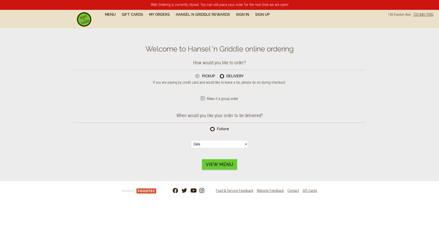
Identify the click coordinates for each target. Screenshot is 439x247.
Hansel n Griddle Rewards (203, 14)
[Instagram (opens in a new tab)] (199, 191)
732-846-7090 (423, 14)
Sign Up (262, 14)
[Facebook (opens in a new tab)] (172, 191)
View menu (219, 164)
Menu (110, 14)
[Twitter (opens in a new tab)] (181, 191)
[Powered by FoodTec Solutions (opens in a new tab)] (139, 190)
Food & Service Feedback (234, 190)
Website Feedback (270, 190)
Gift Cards (132, 14)
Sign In (242, 14)
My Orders (159, 14)
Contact (293, 190)
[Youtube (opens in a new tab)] (190, 191)
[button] (84, 19)
